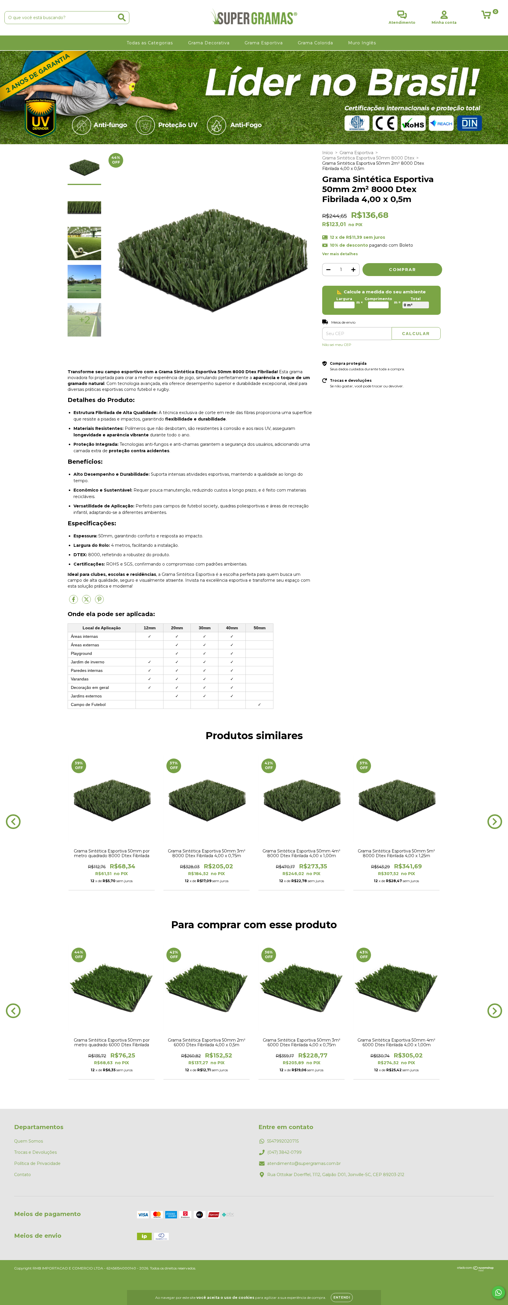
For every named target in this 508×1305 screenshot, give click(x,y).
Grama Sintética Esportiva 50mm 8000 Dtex (368, 158)
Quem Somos (28, 1141)
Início (327, 152)
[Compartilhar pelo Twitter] (87, 602)
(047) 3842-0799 (284, 1152)
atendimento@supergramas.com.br (304, 1163)
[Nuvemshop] (475, 1270)
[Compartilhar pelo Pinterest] (99, 602)
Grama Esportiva (264, 43)
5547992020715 (283, 1141)
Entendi (341, 1297)
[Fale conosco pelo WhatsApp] (498, 1292)
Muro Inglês (362, 43)
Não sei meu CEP (336, 344)
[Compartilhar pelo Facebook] (74, 602)
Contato (22, 1174)
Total (415, 299)
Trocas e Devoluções (35, 1152)
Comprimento (378, 299)
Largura (344, 299)
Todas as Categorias (150, 43)
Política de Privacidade (37, 1163)
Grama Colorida (316, 43)
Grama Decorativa (209, 43)
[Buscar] (122, 17)
